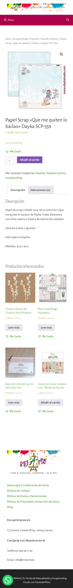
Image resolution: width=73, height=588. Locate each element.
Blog (10, 506)
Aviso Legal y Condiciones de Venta (28, 485)
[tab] (17, 190)
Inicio (8, 38)
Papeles (34, 38)
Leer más (13, 327)
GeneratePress (42, 582)
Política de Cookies (18, 490)
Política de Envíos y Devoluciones (27, 496)
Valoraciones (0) (40, 189)
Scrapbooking (20, 38)
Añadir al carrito (29, 159)
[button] (13, 151)
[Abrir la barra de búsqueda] (68, 20)
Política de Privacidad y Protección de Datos (33, 501)
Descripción (18, 189)
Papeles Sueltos (49, 38)
